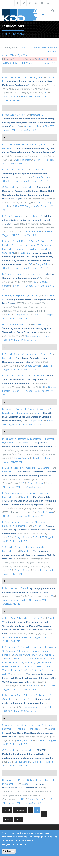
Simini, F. (35, 295)
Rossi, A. (30, 522)
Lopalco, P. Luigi (10, 245)
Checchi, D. (31, 655)
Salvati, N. (39, 725)
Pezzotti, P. (50, 670)
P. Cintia (6, 216)
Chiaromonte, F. (46, 655)
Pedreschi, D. (37, 115)
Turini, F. (37, 413)
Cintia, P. (16, 241)
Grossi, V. (21, 115)
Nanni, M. (35, 245)
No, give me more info (14, 844)
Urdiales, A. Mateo (42, 666)
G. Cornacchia (9, 187)
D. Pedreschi (8, 409)
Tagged (36, 47)
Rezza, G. (39, 670)
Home (6, 34)
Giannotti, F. (46, 144)
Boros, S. (28, 666)
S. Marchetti (7, 725)
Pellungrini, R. (36, 77)
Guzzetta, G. (18, 658)
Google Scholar (11, 96)
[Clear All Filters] (46, 59)
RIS (54, 51)
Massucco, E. (44, 493)
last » (18, 819)
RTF (30, 47)
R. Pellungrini (8, 295)
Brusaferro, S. (27, 670)
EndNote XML (9, 100)
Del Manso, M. (45, 662)
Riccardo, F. (30, 658)
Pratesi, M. (29, 725)
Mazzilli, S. (24, 245)
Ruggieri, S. (22, 413)
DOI (47, 92)
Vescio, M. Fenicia (11, 670)
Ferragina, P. (31, 493)
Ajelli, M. (6, 674)
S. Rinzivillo (7, 547)
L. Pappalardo (9, 77)
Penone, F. (21, 249)
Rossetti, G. (18, 144)
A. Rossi (6, 618)
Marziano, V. (43, 658)
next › (8, 819)
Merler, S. (20, 674)
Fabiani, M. (7, 666)
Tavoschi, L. (25, 253)
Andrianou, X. (30, 662)
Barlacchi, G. (23, 77)
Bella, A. (19, 662)
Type (20, 55)
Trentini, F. (10, 662)
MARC (44, 47)
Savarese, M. (8, 253)
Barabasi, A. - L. (26, 699)
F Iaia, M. (51, 618)
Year (25, 55)
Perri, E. (14, 618)
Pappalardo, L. (32, 144)
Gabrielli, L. (19, 547)
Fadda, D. (35, 241)
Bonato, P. (36, 651)
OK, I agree (8, 851)
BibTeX (23, 47)
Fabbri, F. (25, 241)
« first (7, 810)
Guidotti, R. (33, 409)
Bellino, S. (18, 666)
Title (12, 55)
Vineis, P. (6, 658)
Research (19, 34)
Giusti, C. (19, 725)
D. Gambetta (8, 274)
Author (5, 55)
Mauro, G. (20, 274)
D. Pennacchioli (9, 439)
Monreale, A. (45, 409)
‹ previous (20, 810)
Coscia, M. (27, 442)
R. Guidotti (7, 144)
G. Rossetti (7, 169)
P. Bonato (6, 241)
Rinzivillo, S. (33, 249)
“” (28, 122)
